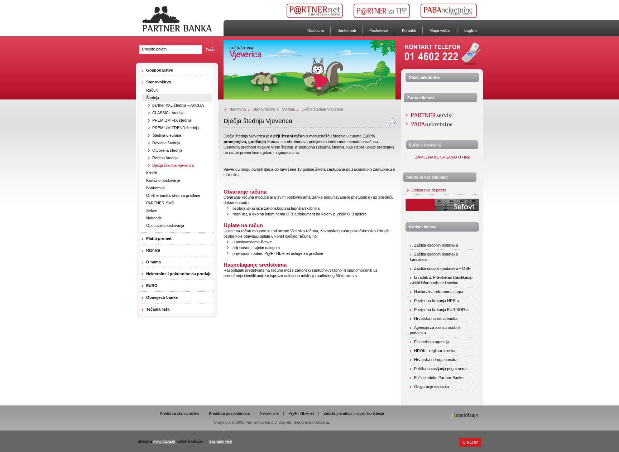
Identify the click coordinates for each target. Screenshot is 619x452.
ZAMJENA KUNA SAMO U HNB (442, 157)
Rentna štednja (165, 158)
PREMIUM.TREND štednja (175, 128)
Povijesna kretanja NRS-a (436, 300)
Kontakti (409, 30)
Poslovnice (378, 30)
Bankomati (346, 30)
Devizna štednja (166, 143)
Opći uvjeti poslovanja (165, 225)
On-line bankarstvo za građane (173, 195)
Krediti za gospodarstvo (229, 413)
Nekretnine (269, 413)
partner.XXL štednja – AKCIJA (178, 105)
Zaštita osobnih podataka (436, 245)
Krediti (151, 173)
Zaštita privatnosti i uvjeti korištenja (353, 413)
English (470, 30)
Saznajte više (220, 441)
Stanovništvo (264, 109)
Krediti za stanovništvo (179, 413)
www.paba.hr (164, 441)
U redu (470, 442)
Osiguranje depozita (429, 190)
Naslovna (315, 30)
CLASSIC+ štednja (168, 113)
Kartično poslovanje (163, 180)
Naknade (154, 218)
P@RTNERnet (301, 413)
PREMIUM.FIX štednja (171, 120)
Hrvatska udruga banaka (435, 360)
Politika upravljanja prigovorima (440, 368)
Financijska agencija (431, 342)
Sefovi (151, 210)
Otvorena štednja (167, 150)
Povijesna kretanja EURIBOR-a (441, 309)
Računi (152, 90)
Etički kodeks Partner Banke (439, 377)
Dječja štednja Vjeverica (173, 165)
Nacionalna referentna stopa (438, 292)
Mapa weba (440, 30)
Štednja (152, 98)
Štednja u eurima (166, 135)
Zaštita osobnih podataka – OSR (442, 268)
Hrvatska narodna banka (435, 318)
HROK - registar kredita (434, 351)
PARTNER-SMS (160, 203)
